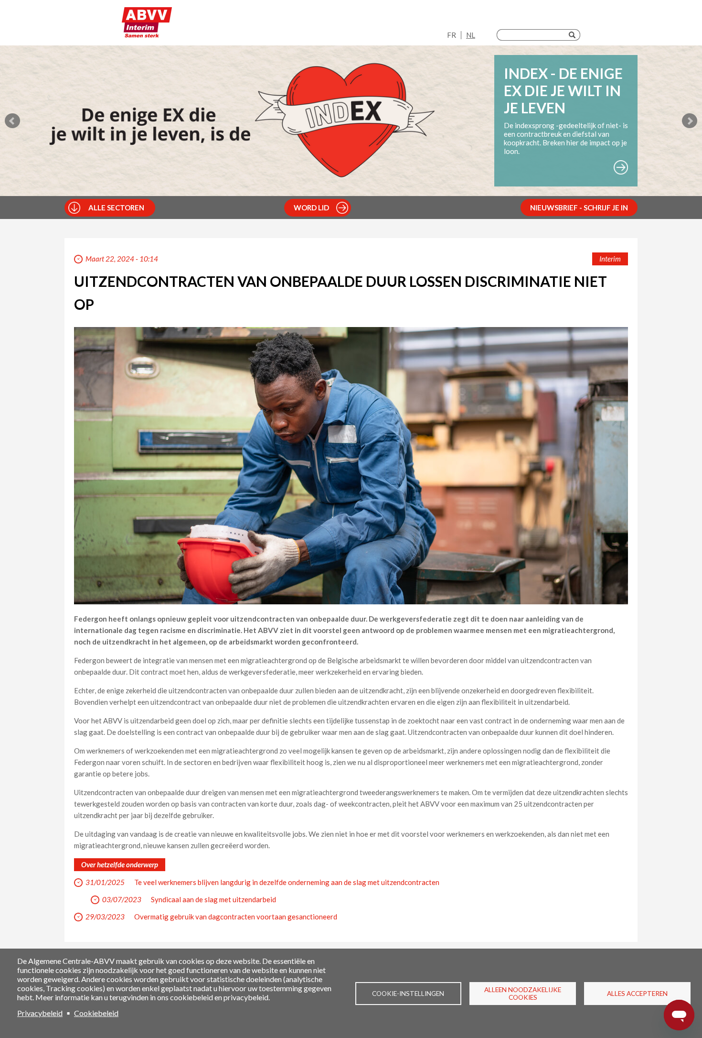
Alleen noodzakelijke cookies (522, 993)
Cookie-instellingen (408, 993)
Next (689, 121)
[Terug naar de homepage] (147, 25)
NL (470, 35)
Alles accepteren (637, 993)
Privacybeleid (40, 1012)
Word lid (311, 207)
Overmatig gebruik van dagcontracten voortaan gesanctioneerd (235, 916)
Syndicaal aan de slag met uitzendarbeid (213, 899)
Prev (12, 121)
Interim (610, 258)
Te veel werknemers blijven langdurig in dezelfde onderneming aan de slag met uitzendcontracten (286, 882)
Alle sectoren (116, 207)
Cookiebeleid (96, 1012)
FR (451, 35)
